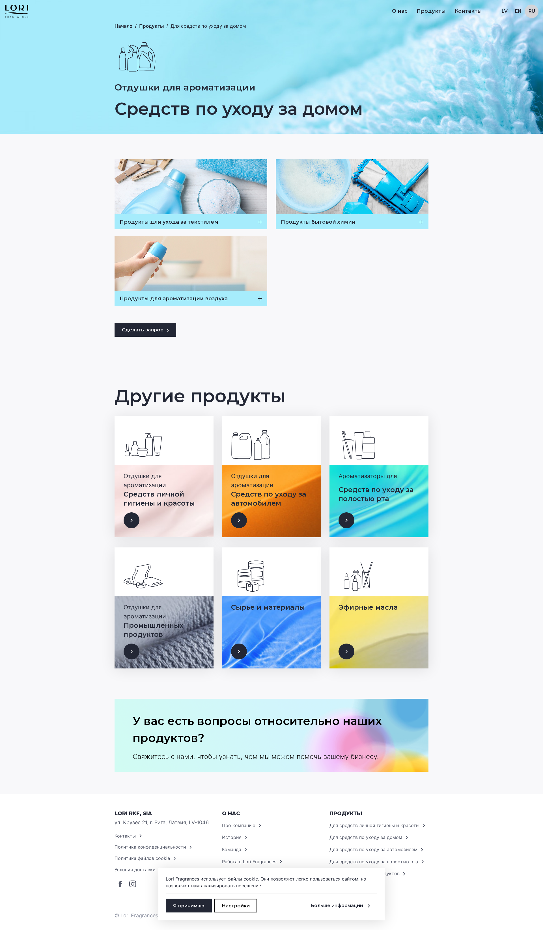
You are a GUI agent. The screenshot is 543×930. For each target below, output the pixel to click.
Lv (505, 11)
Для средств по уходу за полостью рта (373, 861)
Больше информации (337, 905)
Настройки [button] (236, 906)
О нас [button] (400, 11)
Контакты (468, 11)
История (232, 837)
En (518, 11)
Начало (123, 26)
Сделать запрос (142, 330)
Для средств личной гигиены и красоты (374, 825)
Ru (532, 11)
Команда (231, 849)
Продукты (151, 26)
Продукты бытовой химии (318, 222)
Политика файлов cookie (142, 858)
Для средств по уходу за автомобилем (373, 849)
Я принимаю (188, 906)
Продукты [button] (431, 11)
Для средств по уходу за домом (365, 837)
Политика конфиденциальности (150, 847)
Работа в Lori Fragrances (249, 861)
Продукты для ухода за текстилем (169, 222)
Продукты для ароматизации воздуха (174, 298)
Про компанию (238, 825)
